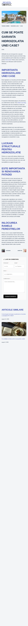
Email (5, 270)
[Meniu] (25, 4)
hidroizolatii (8, 59)
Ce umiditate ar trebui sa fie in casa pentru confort (13, 338)
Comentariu (6, 278)
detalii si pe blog (22, 102)
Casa (21, 26)
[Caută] (21, 4)
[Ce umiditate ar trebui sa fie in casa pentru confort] (14, 329)
